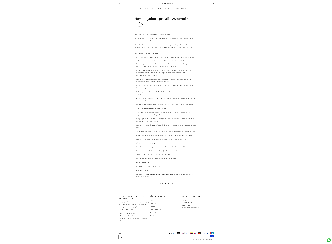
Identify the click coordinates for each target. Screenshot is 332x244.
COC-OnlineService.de (199, 239)
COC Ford (153, 212)
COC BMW (153, 206)
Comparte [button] (139, 31)
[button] (120, 4)
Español (122, 237)
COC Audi (153, 203)
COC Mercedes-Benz (155, 209)
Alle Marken (153, 215)
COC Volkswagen (155, 200)
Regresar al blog (167, 183)
